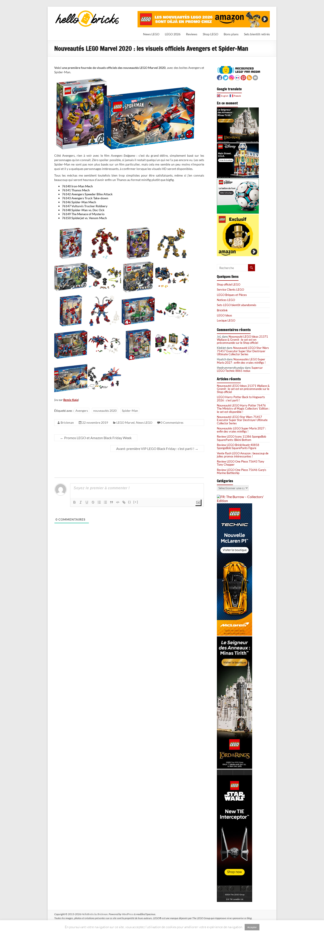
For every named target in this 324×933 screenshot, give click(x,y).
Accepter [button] (252, 927)
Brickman (67, 422)
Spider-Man (130, 410)
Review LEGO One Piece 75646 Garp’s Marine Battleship (241, 471)
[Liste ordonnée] (99, 502)
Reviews (191, 34)
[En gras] (74, 502)
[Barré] (93, 502)
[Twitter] (225, 77)
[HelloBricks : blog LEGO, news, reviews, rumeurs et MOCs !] (87, 12)
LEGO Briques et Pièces (232, 295)
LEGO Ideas (224, 315)
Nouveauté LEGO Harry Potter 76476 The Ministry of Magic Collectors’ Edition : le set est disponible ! (243, 409)
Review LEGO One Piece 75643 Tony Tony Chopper (240, 463)
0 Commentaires (172, 422)
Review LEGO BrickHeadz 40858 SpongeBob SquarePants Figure (238, 446)
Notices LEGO (226, 300)
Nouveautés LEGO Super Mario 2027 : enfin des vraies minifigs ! (241, 360)
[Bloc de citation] (111, 502)
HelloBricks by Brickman (95, 914)
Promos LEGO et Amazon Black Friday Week (96, 438)
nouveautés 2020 (105, 410)
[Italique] (81, 502)
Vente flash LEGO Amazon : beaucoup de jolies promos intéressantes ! (242, 454)
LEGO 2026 (173, 34)
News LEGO (151, 34)
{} (129, 502)
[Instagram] (231, 77)
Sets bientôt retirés (257, 34)
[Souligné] (87, 502)
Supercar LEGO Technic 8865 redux (240, 369)
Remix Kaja (70, 400)
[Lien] (124, 502)
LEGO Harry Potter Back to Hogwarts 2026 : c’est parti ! (241, 398)
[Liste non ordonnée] (105, 502)
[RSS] (249, 77)
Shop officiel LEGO (228, 284)
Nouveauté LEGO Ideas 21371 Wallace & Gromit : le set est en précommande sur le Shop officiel (242, 340)
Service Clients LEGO (230, 289)
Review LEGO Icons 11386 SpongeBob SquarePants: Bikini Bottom (241, 438)
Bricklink (222, 310)
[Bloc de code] (118, 502)
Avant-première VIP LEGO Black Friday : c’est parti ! (157, 448)
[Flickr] (237, 77)
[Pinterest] (243, 77)
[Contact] (255, 77)
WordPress (128, 914)
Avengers (81, 410)
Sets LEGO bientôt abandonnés (236, 305)
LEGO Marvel (125, 422)
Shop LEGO (210, 34)
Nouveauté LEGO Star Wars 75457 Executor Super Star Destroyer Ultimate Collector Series (243, 351)
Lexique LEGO (226, 320)
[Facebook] (219, 77)
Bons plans (231, 34)
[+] (135, 502)
